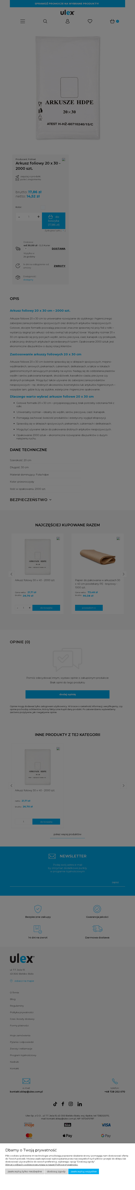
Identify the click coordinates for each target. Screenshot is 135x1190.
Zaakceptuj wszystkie (84, 1171)
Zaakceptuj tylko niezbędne (25, 1171)
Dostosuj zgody (56, 1171)
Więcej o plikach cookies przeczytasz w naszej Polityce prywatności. (41, 1164)
